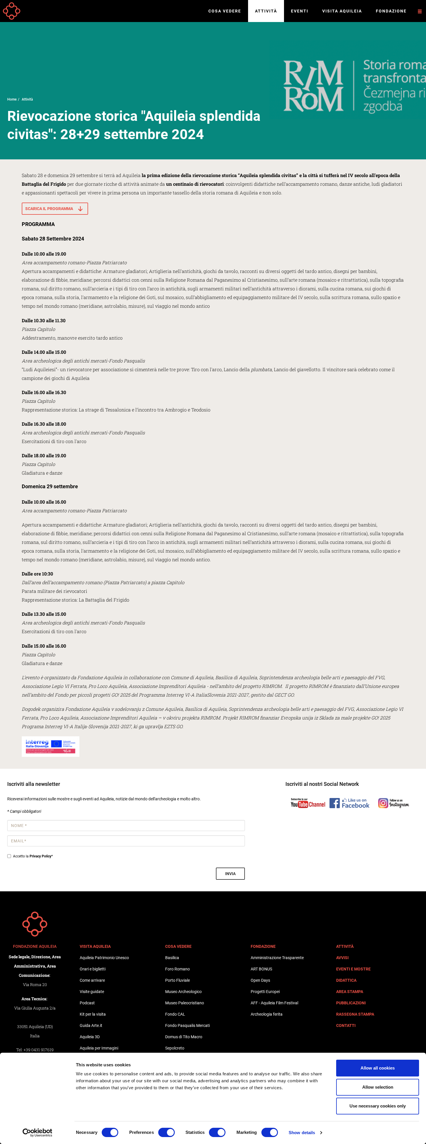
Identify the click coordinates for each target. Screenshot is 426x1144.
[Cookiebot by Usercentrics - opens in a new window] (37, 1132)
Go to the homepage (11, 11)
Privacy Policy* (41, 856)
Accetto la (33, 856)
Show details (302, 1132)
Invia (230, 873)
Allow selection (377, 1087)
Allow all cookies (378, 1067)
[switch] (166, 1132)
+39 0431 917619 (38, 1049)
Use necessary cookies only (377, 1105)
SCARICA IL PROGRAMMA (49, 208)
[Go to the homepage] (34, 924)
